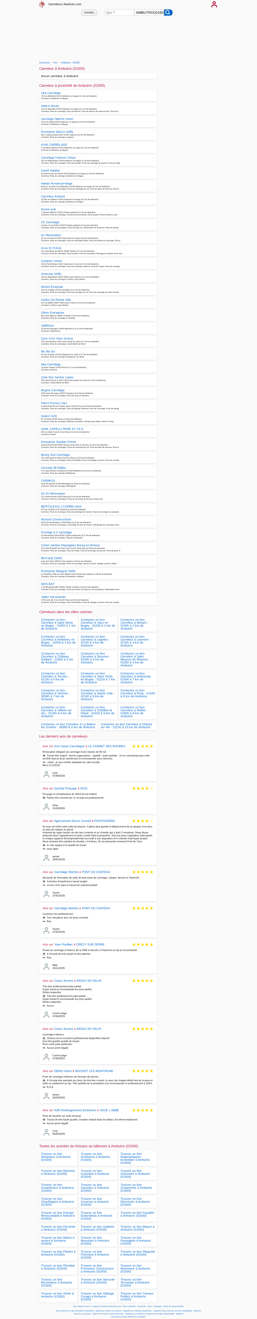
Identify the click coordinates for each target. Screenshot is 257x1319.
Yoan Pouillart (63, 944)
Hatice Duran (50, 106)
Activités (89, 12)
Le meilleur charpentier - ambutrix (146, 1311)
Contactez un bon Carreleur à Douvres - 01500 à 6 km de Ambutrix (96, 658)
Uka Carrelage (51, 93)
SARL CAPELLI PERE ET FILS (62, 429)
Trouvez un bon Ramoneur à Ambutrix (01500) (135, 1268)
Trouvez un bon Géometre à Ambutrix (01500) (135, 1173)
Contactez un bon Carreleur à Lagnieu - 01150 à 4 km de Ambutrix (95, 641)
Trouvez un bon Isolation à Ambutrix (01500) (97, 1228)
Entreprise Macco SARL (57, 132)
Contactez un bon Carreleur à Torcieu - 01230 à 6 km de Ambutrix (55, 678)
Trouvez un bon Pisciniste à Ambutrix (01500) (95, 1254)
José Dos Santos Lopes (57, 377)
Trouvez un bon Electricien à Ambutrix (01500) (135, 1201)
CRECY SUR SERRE (90, 944)
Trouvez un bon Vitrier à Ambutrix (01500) (57, 1295)
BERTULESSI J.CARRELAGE (61, 506)
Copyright (157, 1306)
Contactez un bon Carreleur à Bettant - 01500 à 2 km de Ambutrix (134, 624)
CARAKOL (48, 480)
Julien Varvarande (53, 597)
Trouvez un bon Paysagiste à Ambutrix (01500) (135, 1240)
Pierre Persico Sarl (54, 403)
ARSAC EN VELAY (89, 980)
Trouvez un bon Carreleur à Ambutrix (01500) (95, 1187)
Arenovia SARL (51, 274)
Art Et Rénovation (53, 493)
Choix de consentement (173, 1306)
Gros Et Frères (51, 248)
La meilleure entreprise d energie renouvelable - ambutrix (158, 1314)
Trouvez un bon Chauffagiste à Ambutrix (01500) (57, 1201)
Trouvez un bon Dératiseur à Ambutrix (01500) (56, 1156)
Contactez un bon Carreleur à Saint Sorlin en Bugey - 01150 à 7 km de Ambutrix (98, 678)
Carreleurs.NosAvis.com (64, 4)
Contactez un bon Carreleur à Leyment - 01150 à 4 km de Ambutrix (135, 641)
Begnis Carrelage (53, 390)
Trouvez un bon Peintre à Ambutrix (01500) (58, 1253)
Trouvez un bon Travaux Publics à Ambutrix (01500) (136, 1296)
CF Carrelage (50, 222)
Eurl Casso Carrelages (69, 746)
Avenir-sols (48, 209)
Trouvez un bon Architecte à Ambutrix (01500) (95, 1156)
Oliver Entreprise (52, 312)
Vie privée (141, 1306)
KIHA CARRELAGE (54, 144)
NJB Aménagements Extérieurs (75, 1110)
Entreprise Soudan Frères (58, 442)
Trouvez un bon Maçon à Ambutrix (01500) (137, 1228)
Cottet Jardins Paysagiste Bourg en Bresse (70, 545)
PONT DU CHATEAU (96, 872)
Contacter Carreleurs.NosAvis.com (106, 1306)
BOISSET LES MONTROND (94, 1071)
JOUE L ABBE (109, 1110)
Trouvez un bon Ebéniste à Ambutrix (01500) (58, 1172)
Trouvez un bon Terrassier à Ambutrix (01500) (135, 1282)
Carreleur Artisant (53, 196)
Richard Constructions (56, 519)
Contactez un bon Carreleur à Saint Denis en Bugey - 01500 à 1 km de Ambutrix (58, 624)
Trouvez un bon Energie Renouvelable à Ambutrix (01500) (58, 1215)
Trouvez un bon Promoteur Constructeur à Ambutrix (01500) (97, 1268)
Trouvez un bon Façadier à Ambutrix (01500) (137, 1214)
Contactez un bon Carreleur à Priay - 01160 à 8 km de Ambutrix (137, 693)
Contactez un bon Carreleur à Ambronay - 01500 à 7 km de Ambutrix (136, 678)
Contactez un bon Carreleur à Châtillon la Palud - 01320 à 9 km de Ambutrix (97, 712)
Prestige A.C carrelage (56, 532)
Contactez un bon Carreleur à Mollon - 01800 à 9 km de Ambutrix (134, 712)
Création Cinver (51, 261)
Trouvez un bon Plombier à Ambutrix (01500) (58, 1267)
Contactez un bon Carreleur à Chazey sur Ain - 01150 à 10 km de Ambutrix (126, 726)
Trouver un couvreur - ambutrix (87, 1314)
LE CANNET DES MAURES (106, 746)
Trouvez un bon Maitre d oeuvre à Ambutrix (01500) (57, 1240)
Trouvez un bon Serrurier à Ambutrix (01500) (98, 1281)
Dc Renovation (51, 235)
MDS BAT (47, 584)
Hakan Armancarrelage (56, 183)
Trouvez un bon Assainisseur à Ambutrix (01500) (57, 1187)
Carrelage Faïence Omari (58, 157)
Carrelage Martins (66, 872)
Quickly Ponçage (65, 788)
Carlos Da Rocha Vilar (56, 300)
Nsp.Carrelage (51, 364)
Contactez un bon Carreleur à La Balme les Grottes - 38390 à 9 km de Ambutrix (68, 726)
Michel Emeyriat (52, 287)
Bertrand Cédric (52, 558)
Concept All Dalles (53, 467)
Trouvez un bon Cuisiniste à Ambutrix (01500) (95, 1173)
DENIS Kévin (63, 1071)
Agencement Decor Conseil (72, 820)
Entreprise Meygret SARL (58, 571)
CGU (150, 1306)
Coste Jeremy (63, 980)
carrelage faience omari (57, 119)
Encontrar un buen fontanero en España (128, 1317)
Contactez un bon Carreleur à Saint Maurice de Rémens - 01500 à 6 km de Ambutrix (135, 659)
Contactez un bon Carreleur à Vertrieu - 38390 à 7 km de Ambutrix (55, 695)
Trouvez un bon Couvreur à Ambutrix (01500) (95, 1201)
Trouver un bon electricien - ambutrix (117, 1314)
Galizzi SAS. (49, 416)
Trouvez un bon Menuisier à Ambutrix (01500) (95, 1240)
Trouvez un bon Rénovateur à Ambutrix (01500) (56, 1282)
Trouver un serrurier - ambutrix (117, 1311)
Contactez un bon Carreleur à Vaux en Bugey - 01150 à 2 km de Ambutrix (98, 624)
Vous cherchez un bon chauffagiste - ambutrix (181, 1311)
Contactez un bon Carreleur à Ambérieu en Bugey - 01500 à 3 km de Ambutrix (58, 641)
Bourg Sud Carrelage (55, 455)
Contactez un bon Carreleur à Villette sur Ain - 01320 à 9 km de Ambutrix (56, 712)
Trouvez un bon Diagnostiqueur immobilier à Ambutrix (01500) (135, 1158)
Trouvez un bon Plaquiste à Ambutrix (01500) (137, 1253)
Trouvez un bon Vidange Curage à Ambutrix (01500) (97, 1296)
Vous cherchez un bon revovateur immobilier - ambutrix (79, 1311)
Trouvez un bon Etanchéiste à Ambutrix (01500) (96, 1215)
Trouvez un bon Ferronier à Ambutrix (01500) (58, 1228)
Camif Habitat (50, 170)
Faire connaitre (129, 1306)
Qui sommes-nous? (81, 1306)
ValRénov (47, 325)
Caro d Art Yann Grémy (57, 338)
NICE (83, 788)
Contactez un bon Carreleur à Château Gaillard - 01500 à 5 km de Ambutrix (57, 658)
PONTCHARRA (104, 820)
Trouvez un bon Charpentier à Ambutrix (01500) (136, 1187)
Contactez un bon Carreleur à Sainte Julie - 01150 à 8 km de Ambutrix (98, 695)
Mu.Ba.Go (48, 351)
